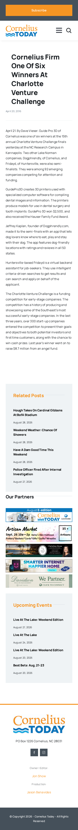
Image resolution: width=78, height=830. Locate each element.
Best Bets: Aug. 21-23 (28, 665)
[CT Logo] (21, 26)
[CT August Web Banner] (39, 510)
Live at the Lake (25, 635)
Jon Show (39, 776)
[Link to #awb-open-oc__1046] (68, 30)
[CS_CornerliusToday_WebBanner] (39, 545)
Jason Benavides (39, 792)
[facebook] (34, 752)
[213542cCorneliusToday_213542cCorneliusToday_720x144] (39, 560)
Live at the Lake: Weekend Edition (38, 620)
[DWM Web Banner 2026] (39, 576)
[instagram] (44, 752)
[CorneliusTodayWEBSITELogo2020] (39, 716)
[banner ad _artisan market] (39, 525)
